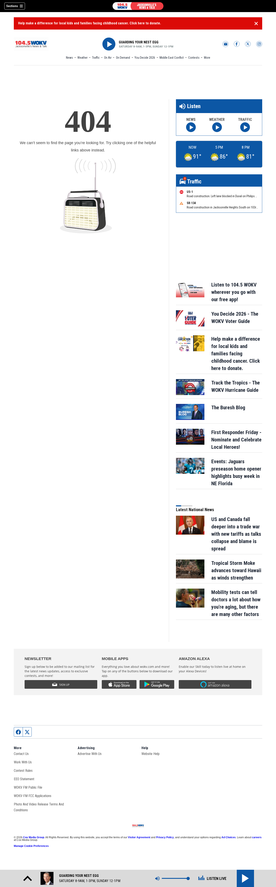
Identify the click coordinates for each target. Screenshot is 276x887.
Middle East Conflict (172, 57)
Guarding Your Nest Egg (138, 42)
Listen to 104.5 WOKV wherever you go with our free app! (234, 292)
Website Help (150, 754)
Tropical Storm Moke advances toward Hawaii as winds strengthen (236, 570)
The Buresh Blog (228, 408)
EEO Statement (24, 779)
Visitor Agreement (139, 837)
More (207, 57)
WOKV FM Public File (28, 787)
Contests (193, 57)
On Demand (123, 57)
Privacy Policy (165, 837)
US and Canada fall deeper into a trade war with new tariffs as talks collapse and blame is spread (236, 534)
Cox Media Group (33, 837)
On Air (107, 57)
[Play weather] (217, 127)
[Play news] (191, 127)
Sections (12, 6)
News (69, 57)
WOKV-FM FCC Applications (32, 796)
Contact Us (21, 754)
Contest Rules (23, 771)
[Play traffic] (245, 127)
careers (257, 837)
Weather (82, 57)
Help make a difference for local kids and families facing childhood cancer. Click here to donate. (89, 23)
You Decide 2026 (145, 57)
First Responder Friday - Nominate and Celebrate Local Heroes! (236, 439)
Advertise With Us (90, 754)
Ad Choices (228, 837)
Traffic (96, 57)
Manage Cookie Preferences (31, 846)
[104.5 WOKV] (138, 6)
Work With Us (23, 762)
